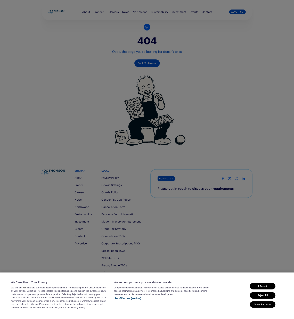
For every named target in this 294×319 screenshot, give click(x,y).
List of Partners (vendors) (127, 298)
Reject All (263, 295)
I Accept (262, 286)
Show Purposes (262, 304)
